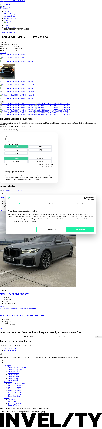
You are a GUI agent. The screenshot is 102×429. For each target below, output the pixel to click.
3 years (16, 158)
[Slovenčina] (4, 6)
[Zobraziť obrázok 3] (17, 61)
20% (40, 147)
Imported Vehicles (9, 17)
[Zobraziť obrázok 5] (17, 81)
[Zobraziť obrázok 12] (52, 104)
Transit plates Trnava (14, 394)
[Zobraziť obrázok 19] (17, 111)
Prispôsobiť (49, 229)
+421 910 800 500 (19, 1)
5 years (16, 161)
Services (6, 398)
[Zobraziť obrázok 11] (17, 104)
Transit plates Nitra (14, 389)
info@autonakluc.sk (6, 1)
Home (6, 25)
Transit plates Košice (14, 387)
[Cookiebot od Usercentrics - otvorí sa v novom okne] (85, 198)
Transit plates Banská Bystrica (17, 383)
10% (16, 147)
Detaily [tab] (51, 204)
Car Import (7, 11)
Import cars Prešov (14, 374)
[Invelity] (51, 426)
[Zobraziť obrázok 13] (17, 105)
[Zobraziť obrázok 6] (17, 85)
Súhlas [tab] (21, 204)
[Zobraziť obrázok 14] (52, 105)
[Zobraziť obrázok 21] (17, 113)
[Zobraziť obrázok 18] (52, 109)
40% (40, 150)
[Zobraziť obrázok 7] (17, 88)
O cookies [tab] (80, 204)
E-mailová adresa (27, 336)
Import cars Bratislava (15, 369)
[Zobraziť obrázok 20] (52, 111)
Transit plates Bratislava (15, 385)
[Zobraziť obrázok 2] (17, 58)
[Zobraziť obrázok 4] (7, 78)
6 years (40, 161)
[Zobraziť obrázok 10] (17, 98)
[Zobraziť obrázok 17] (17, 109)
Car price (7, 136)
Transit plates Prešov (14, 391)
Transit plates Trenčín (14, 392)
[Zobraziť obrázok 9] (17, 95)
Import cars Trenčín (14, 376)
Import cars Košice (14, 371)
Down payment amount (11, 144)
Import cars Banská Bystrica (17, 367)
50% (16, 153)
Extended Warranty (10, 18)
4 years (40, 158)
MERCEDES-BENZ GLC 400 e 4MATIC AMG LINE (22, 316)
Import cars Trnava (14, 378)
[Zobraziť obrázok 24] (52, 114)
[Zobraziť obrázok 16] (52, 107)
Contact (6, 20)
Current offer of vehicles (11, 27)
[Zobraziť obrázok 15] (17, 107)
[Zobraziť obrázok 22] (52, 113)
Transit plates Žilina (14, 396)
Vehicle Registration (10, 15)
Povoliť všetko (80, 229)
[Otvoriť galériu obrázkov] (13, 54)
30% (16, 150)
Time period (8, 156)
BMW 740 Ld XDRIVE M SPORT (14, 294)
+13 (2, 102)
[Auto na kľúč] (5, 4)
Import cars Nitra (13, 373)
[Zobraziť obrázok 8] (17, 91)
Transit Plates (8, 13)
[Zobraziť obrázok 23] (17, 114)
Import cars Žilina (13, 380)
